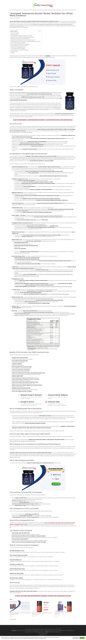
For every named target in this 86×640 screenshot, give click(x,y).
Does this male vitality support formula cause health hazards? (23, 40)
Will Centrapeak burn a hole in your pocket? (20, 45)
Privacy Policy (50, 629)
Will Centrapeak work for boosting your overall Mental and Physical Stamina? (25, 41)
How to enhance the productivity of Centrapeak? (20, 44)
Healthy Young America (43, 5)
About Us (29, 629)
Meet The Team (44, 629)
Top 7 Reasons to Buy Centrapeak (18, 48)
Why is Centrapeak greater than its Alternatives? (20, 38)
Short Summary (15, 51)
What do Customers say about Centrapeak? (20, 50)
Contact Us (34, 629)
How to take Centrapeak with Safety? (18, 42)
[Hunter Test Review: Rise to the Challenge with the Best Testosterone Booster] (42, 606)
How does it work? (14, 34)
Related (13, 52)
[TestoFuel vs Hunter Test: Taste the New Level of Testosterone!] (65, 606)
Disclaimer (39, 629)
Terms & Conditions (57, 629)
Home (26, 629)
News (15, 619)
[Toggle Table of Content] (39, 31)
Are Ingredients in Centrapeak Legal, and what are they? (21, 35)
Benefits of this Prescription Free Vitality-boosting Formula (22, 37)
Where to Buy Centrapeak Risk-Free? (19, 47)
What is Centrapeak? (15, 33)
